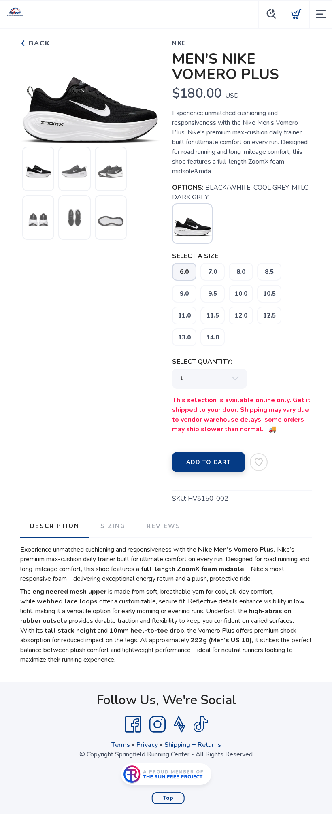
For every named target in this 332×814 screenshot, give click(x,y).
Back (38, 43)
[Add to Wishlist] (259, 462)
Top (168, 798)
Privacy (147, 744)
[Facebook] (133, 724)
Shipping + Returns (192, 744)
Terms (120, 744)
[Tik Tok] (200, 724)
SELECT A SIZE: (196, 255)
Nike (178, 43)
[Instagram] (157, 724)
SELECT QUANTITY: (202, 361)
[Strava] (179, 724)
